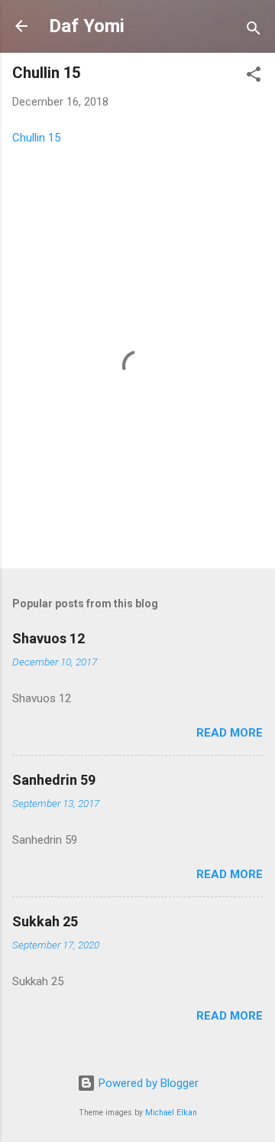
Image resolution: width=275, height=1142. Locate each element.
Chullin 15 (36, 138)
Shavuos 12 (48, 638)
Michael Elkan (171, 1113)
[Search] (253, 31)
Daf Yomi (87, 26)
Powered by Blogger (147, 1083)
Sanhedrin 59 (53, 780)
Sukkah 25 (45, 921)
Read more (229, 733)
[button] (253, 77)
